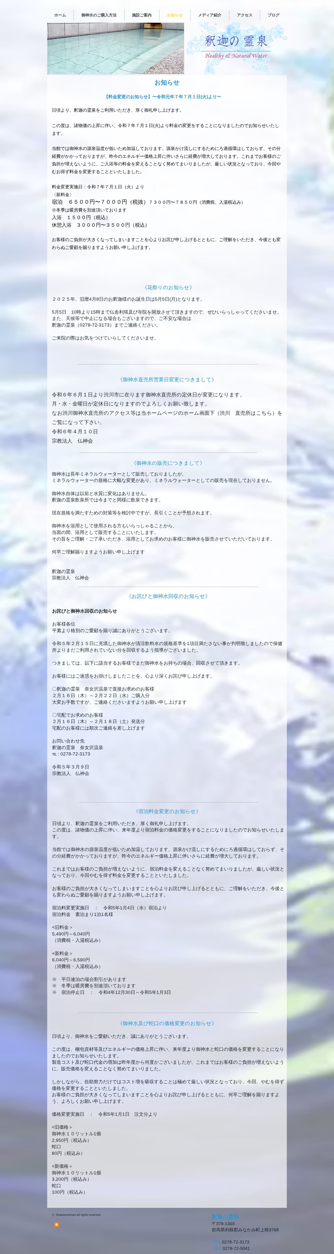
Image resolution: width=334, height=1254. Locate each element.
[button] (115, 48)
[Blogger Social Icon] (56, 1224)
